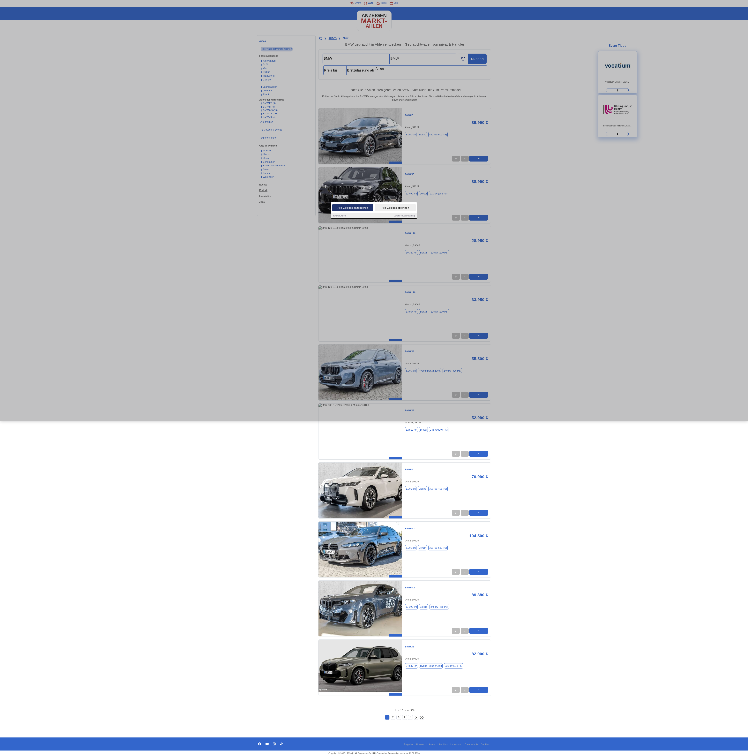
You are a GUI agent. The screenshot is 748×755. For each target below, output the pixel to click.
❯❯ (422, 717)
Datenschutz (471, 744)
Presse (420, 744)
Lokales (430, 744)
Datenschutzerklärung (404, 216)
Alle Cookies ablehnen (395, 207)
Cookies (485, 744)
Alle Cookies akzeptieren (353, 207)
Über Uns (443, 744)
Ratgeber (409, 744)
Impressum (456, 744)
